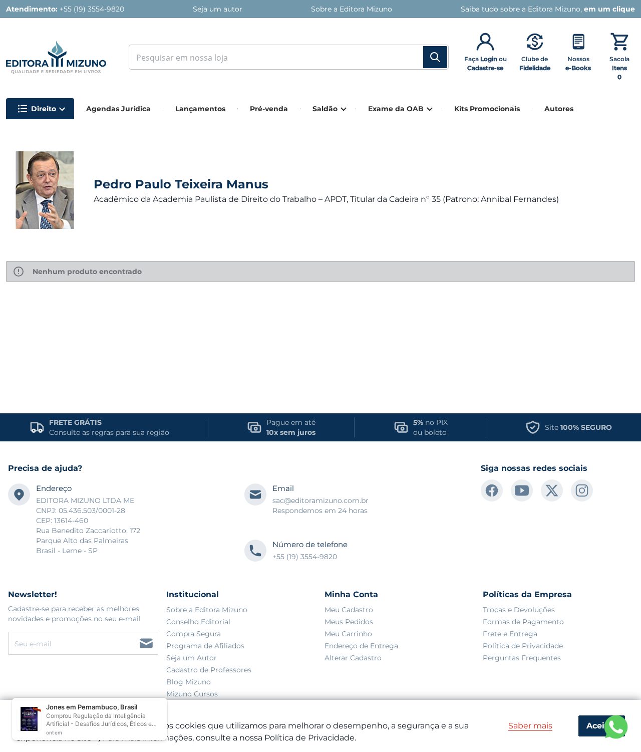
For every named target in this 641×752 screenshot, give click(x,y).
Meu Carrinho (348, 633)
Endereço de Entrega (361, 645)
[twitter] (552, 490)
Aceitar (601, 725)
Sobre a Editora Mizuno (206, 609)
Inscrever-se (146, 643)
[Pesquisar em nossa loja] (435, 57)
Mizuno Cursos (192, 693)
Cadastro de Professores (208, 669)
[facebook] (492, 490)
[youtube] (522, 490)
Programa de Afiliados (205, 645)
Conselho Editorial (198, 621)
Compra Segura (193, 633)
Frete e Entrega (510, 633)
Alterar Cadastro (353, 657)
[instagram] (582, 490)
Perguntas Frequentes (522, 657)
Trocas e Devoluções (519, 609)
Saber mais (530, 725)
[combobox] (284, 57)
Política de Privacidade (523, 645)
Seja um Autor (191, 657)
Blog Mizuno (188, 681)
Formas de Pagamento (523, 621)
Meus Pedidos (349, 621)
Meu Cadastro (349, 609)
